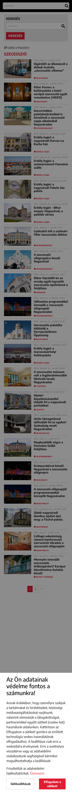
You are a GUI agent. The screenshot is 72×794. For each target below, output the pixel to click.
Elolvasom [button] (37, 773)
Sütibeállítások (21, 784)
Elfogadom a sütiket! (52, 784)
